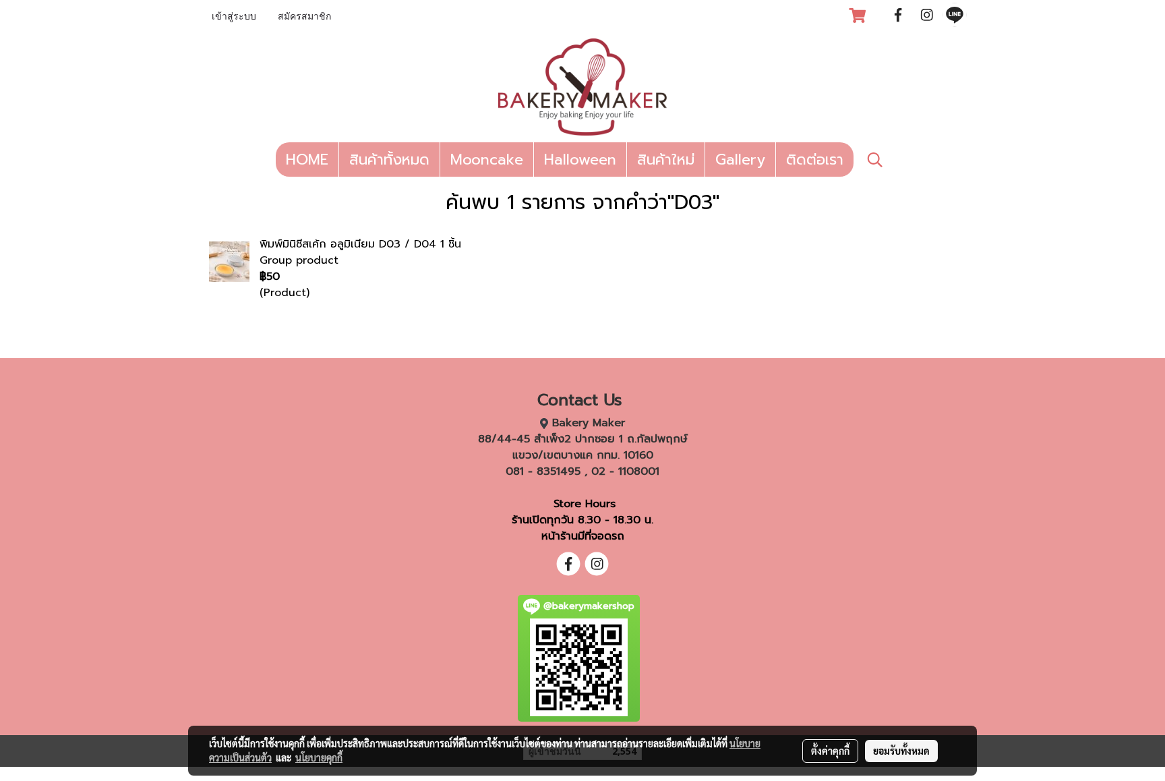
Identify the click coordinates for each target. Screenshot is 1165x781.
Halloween (580, 159)
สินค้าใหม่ (665, 159)
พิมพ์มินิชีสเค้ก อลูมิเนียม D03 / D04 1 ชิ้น (360, 244)
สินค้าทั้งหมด (389, 159)
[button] (875, 160)
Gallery (740, 159)
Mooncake (486, 159)
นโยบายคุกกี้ (318, 757)
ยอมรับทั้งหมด (901, 751)
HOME (307, 159)
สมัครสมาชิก (304, 17)
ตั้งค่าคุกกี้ (830, 751)
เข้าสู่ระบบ (234, 17)
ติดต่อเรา (814, 159)
